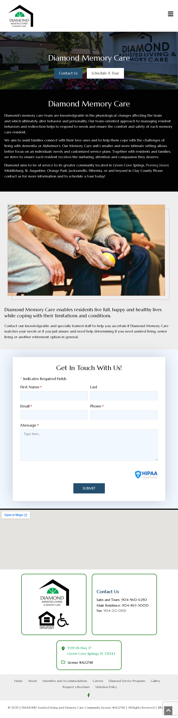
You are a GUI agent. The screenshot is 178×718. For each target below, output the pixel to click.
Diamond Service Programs (127, 681)
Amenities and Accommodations (64, 681)
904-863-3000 (135, 605)
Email (25, 406)
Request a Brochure (76, 687)
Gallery (155, 681)
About (32, 681)
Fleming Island (157, 165)
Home (18, 681)
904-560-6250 (134, 599)
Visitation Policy (106, 687)
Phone (95, 406)
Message (28, 425)
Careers (98, 681)
